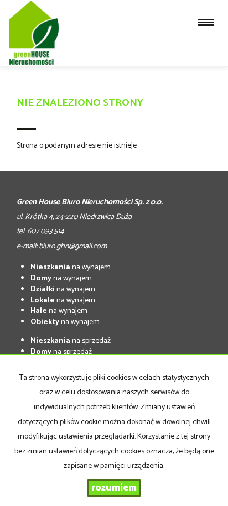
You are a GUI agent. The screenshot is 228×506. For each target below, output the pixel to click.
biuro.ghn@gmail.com (73, 246)
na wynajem (70, 267)
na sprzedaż (70, 341)
